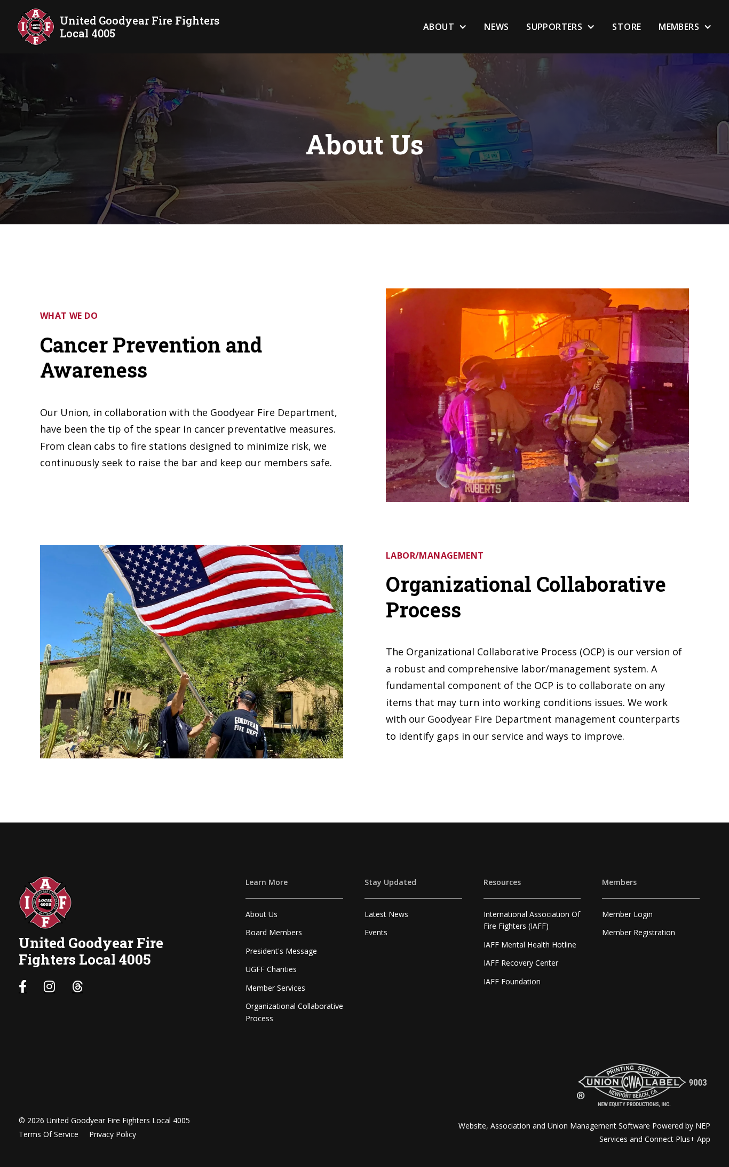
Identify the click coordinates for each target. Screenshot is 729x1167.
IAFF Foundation (512, 981)
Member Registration (638, 932)
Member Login (627, 914)
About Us (261, 914)
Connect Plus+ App (677, 1139)
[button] (445, 27)
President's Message (281, 951)
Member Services (275, 988)
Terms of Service (48, 1134)
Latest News (386, 914)
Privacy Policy (112, 1134)
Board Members (273, 932)
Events (375, 932)
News (496, 27)
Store (626, 27)
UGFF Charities (271, 969)
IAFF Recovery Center (521, 963)
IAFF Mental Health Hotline (530, 944)
